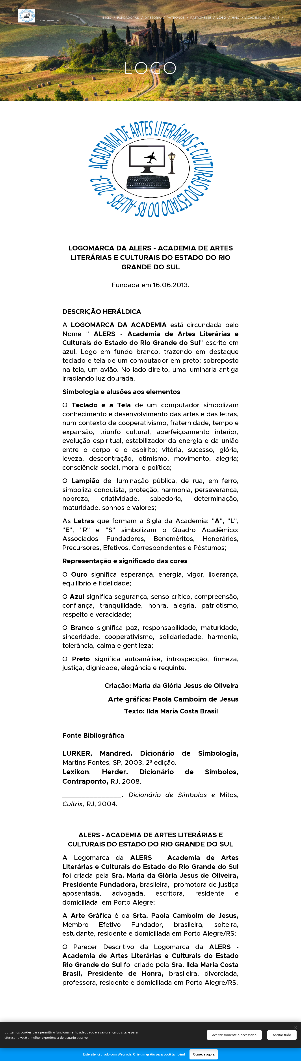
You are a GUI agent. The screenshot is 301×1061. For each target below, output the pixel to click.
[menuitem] (108, 17)
